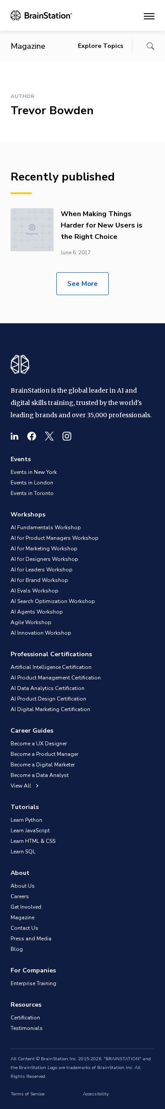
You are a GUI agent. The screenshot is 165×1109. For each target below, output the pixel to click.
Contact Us (24, 928)
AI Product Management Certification (56, 677)
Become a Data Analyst (40, 775)
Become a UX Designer (39, 743)
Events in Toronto (32, 493)
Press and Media (31, 938)
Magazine (22, 917)
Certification (25, 1017)
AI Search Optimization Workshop (53, 601)
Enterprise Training (33, 983)
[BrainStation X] (49, 436)
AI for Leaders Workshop (42, 569)
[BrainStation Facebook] (31, 436)
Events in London (32, 482)
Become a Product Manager (44, 754)
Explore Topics (100, 46)
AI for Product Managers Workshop (55, 538)
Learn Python (26, 820)
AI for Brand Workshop (39, 580)
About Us (23, 885)
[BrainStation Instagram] (66, 436)
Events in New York (34, 472)
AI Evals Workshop (35, 590)
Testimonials (27, 1028)
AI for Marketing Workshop (44, 548)
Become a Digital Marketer (43, 764)
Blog (17, 949)
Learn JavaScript (30, 830)
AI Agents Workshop (37, 611)
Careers (20, 896)
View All (22, 785)
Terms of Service (27, 1094)
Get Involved (26, 906)
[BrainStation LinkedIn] (14, 436)
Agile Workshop (31, 622)
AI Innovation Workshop (41, 632)
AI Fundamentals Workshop (46, 527)
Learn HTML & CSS (33, 841)
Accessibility (96, 1094)
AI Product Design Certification (48, 698)
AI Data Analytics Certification (47, 688)
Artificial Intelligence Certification (51, 667)
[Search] (150, 46)
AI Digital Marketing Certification (50, 709)
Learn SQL (23, 851)
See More (82, 283)
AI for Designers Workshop (44, 559)
